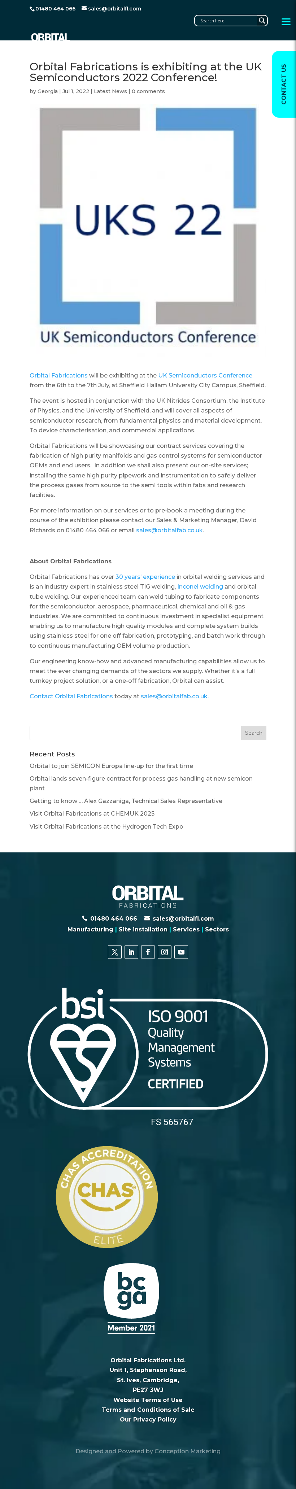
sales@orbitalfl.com (183, 918)
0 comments (148, 91)
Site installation (143, 929)
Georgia (48, 91)
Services (186, 929)
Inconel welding (200, 586)
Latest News (110, 91)
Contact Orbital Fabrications (72, 696)
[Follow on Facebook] (148, 952)
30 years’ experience (145, 576)
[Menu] (286, 21)
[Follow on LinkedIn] (131, 952)
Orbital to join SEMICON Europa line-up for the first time (111, 766)
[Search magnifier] (262, 21)
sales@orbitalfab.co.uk (169, 530)
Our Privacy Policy (148, 1419)
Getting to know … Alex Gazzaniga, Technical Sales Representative (126, 801)
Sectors (217, 929)
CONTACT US (283, 84)
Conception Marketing (187, 1451)
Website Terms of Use (148, 1400)
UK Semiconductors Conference (205, 375)
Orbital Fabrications (59, 375)
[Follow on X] (115, 952)
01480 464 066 (113, 918)
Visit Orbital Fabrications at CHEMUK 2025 (92, 813)
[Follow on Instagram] (164, 952)
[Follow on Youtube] (181, 952)
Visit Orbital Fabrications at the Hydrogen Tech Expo (106, 826)
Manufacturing (90, 929)
